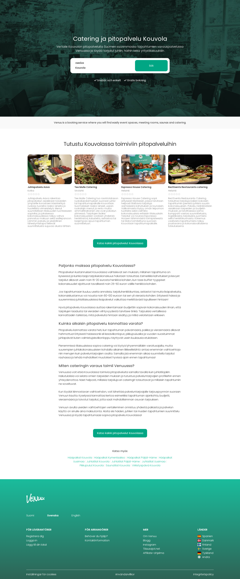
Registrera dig (35, 536)
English (76, 515)
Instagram (149, 545)
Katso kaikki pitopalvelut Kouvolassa (120, 243)
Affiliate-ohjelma (153, 553)
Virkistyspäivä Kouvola (146, 465)
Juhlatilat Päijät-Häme (126, 461)
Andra (205, 557)
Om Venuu (150, 536)
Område (79, 63)
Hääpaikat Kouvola (80, 457)
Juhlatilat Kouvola (98, 461)
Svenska (52, 515)
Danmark (208, 540)
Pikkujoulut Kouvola (92, 465)
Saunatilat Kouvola (118, 465)
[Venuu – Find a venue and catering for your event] (10, 6)
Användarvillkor (125, 574)
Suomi (30, 515)
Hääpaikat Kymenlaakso (109, 457)
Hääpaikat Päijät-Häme (142, 457)
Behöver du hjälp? (96, 536)
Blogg (146, 540)
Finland (206, 545)
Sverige (207, 549)
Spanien (207, 536)
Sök (151, 66)
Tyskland (207, 553)
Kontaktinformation (97, 540)
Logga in (31, 540)
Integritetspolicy (203, 574)
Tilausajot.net (151, 549)
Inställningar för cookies (41, 574)
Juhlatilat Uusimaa (153, 461)
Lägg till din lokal (36, 545)
